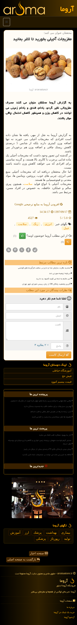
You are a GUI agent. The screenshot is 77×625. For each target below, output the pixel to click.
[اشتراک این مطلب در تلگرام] (35, 249)
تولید (67, 538)
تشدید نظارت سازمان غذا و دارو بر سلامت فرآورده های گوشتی (44, 268)
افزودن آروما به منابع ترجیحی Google (37, 204)
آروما (67, 8)
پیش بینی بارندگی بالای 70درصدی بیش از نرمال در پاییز (47, 449)
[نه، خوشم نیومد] (68, 242)
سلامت (28, 184)
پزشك (37, 532)
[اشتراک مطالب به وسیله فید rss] (8, 249)
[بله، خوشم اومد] (22, 236)
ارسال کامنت (57, 354)
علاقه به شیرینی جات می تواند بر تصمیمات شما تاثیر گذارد (46, 455)
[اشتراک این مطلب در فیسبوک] (28, 249)
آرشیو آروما (69, 617)
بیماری (65, 532)
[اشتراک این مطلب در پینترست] (15, 249)
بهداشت (51, 532)
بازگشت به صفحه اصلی (22, 559)
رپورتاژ (55, 538)
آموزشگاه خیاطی (61, 370)
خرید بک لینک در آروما (64, 612)
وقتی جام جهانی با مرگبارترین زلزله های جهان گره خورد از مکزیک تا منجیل (41, 401)
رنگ (35, 224)
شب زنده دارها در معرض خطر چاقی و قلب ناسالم (51, 412)
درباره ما (71, 607)
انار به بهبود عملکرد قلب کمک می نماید (55, 435)
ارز (27, 532)
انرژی (48, 224)
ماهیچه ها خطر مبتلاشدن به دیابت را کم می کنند (51, 417)
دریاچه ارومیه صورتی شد (59, 273)
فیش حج (66, 376)
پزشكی (41, 538)
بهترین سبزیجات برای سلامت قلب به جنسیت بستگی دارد (47, 406)
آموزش (15, 532)
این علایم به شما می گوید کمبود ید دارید (53, 279)
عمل (66, 228)
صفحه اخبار (37, 553)
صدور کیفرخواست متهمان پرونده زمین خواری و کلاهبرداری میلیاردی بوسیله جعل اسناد (39, 442)
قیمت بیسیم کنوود (61, 381)
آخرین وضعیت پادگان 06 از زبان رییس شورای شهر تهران (46, 284)
